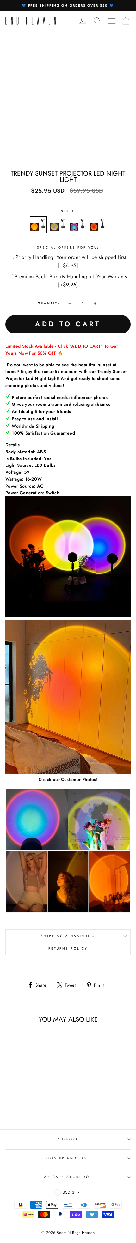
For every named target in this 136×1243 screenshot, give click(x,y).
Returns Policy (68, 948)
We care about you (68, 1176)
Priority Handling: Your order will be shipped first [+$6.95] (70, 261)
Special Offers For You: (68, 247)
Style (68, 211)
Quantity (49, 303)
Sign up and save (68, 1158)
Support (68, 1139)
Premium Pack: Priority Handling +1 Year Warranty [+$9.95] (71, 280)
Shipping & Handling (68, 936)
